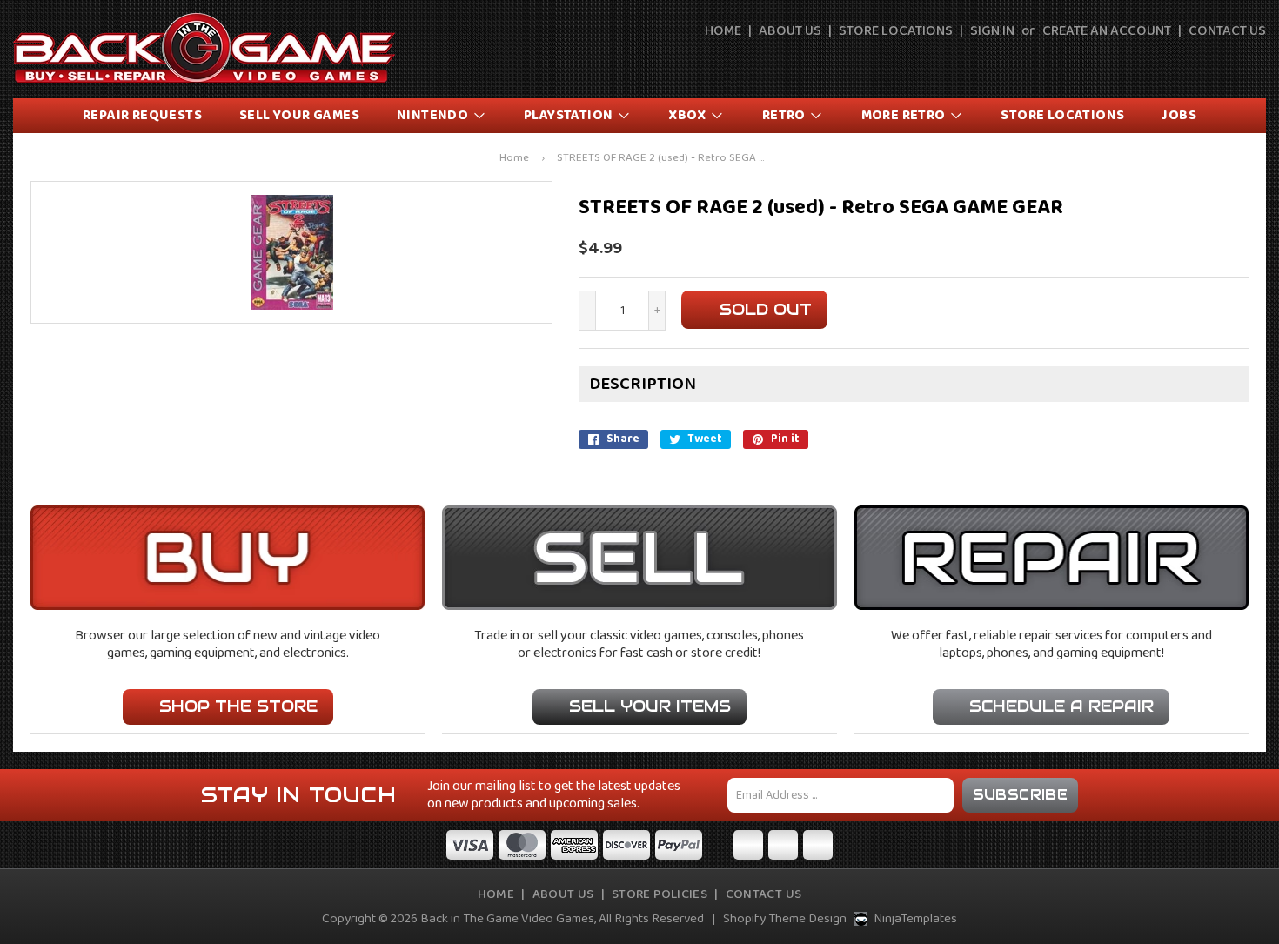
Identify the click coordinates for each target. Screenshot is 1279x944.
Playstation (570, 115)
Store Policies (659, 894)
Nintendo (434, 115)
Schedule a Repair (1061, 706)
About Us (790, 31)
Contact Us (1227, 31)
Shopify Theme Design (785, 918)
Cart (1254, 63)
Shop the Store (238, 706)
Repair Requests (142, 115)
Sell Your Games (299, 115)
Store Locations (896, 31)
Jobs (1179, 115)
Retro (785, 115)
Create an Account (1106, 31)
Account (1214, 63)
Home (723, 31)
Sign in (992, 31)
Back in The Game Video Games (507, 918)
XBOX (688, 115)
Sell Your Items (650, 706)
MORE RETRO (904, 115)
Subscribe (1020, 795)
